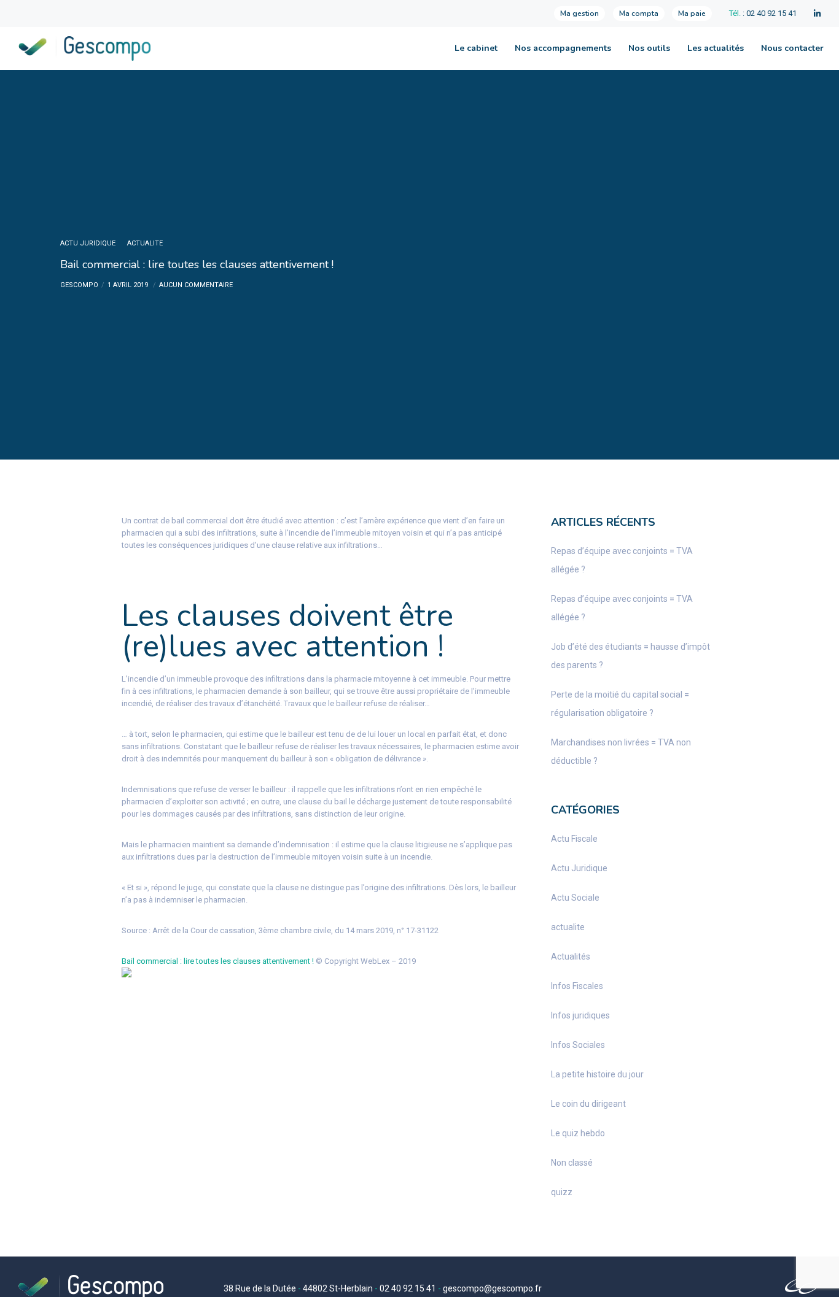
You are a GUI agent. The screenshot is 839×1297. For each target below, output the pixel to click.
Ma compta (638, 13)
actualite (145, 243)
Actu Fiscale (574, 839)
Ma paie (692, 13)
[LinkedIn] (817, 14)
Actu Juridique (87, 243)
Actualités (570, 956)
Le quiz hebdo (578, 1133)
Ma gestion (579, 13)
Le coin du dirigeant (588, 1104)
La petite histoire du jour (597, 1074)
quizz (561, 1192)
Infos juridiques (580, 1015)
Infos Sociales (578, 1045)
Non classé (572, 1163)
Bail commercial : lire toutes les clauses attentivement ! (218, 961)
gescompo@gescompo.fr (492, 1288)
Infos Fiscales (577, 986)
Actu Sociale (575, 898)
